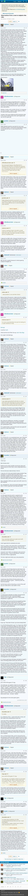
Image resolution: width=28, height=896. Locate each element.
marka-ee (4, 19)
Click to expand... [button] (14, 173)
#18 (26, 567)
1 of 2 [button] (10, 21)
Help (14, 892)
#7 (26, 258)
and (7, 560)
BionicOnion (9, 882)
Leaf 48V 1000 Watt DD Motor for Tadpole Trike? (14, 864)
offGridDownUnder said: (7, 162)
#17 (26, 534)
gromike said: (5, 198)
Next (14, 21)
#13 (26, 396)
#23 (26, 771)
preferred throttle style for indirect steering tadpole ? (16, 873)
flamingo (3, 327)
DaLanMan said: (5, 536)
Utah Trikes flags (20, 332)
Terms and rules (4, 892)
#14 (26, 435)
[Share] (24, 28)
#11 (26, 342)
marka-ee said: (5, 228)
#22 (26, 750)
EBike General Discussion (16, 874)
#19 (26, 592)
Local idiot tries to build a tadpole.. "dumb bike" (14, 881)
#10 (26, 317)
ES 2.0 (3, 890)
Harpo (14, 879)
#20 (26, 680)
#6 (26, 225)
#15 (26, 458)
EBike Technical (20, 879)
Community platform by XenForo (12, 894)
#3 (26, 124)
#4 (26, 160)
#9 (26, 289)
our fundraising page (20, 9)
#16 (26, 493)
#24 (26, 801)
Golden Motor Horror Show (10, 877)
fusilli (6, 330)
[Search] (26, 1)
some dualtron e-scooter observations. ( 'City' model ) (16, 868)
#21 (26, 709)
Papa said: (4, 774)
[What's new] (23, 1)
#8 (26, 269)
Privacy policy (10, 892)
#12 (26, 369)
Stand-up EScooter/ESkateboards (18, 870)
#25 (26, 814)
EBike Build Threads (16, 865)
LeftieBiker (8, 865)
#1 (26, 28)
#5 (26, 195)
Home (17, 892)
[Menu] (1, 1)
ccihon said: (4, 292)
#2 (26, 100)
